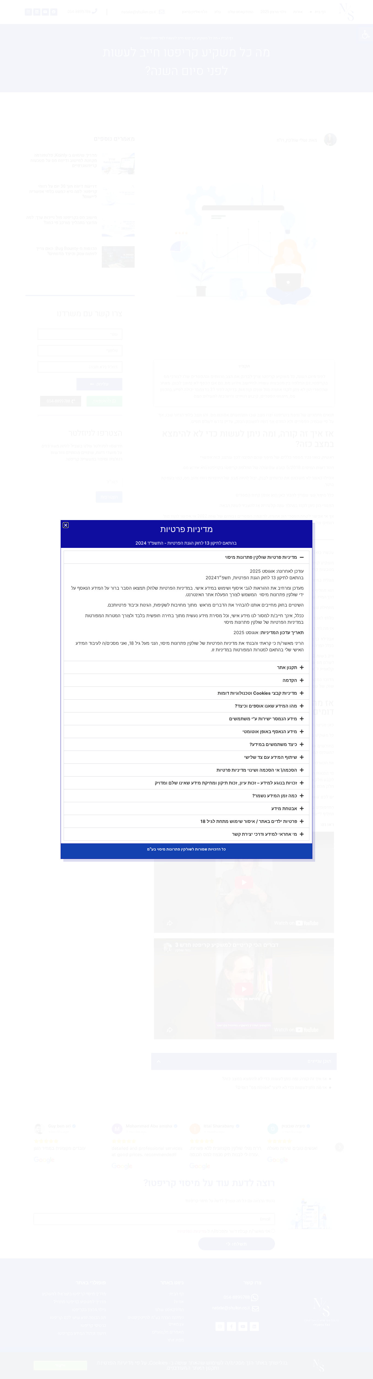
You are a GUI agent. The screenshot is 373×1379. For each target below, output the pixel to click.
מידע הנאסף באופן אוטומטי (269, 731)
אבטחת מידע (284, 808)
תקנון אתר (287, 667)
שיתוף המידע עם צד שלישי (270, 757)
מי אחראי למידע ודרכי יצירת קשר (264, 834)
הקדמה (290, 680)
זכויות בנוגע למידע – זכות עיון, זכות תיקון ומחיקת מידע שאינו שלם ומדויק (226, 783)
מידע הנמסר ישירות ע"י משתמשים (263, 718)
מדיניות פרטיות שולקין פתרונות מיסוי (261, 557)
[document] (186, 689)
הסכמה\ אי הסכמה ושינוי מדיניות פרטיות (257, 770)
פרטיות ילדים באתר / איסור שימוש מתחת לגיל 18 (248, 821)
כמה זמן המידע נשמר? (274, 795)
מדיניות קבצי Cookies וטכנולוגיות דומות (257, 693)
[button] (66, 525)
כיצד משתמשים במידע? (273, 744)
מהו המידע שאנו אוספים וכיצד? (266, 706)
